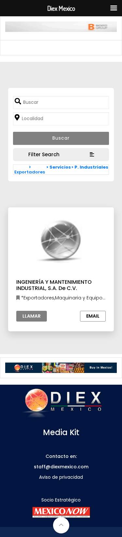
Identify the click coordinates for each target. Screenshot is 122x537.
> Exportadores (29, 169)
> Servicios (58, 167)
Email (93, 316)
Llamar (31, 316)
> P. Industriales (89, 167)
